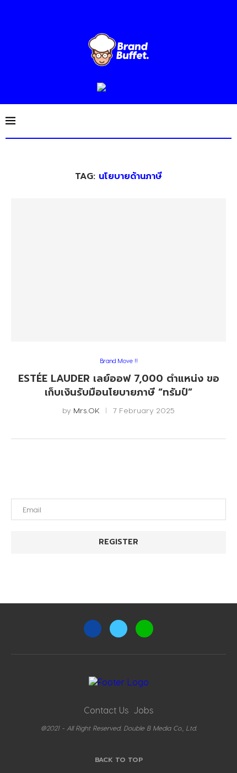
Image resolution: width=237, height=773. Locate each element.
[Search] (225, 121)
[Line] (144, 628)
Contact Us (106, 710)
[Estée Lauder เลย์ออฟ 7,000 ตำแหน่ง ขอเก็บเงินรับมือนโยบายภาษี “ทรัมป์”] (118, 270)
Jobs (143, 710)
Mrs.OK (86, 410)
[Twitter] (118, 628)
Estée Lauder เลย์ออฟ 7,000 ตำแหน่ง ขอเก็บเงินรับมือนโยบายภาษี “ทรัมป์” (118, 385)
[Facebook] (92, 628)
